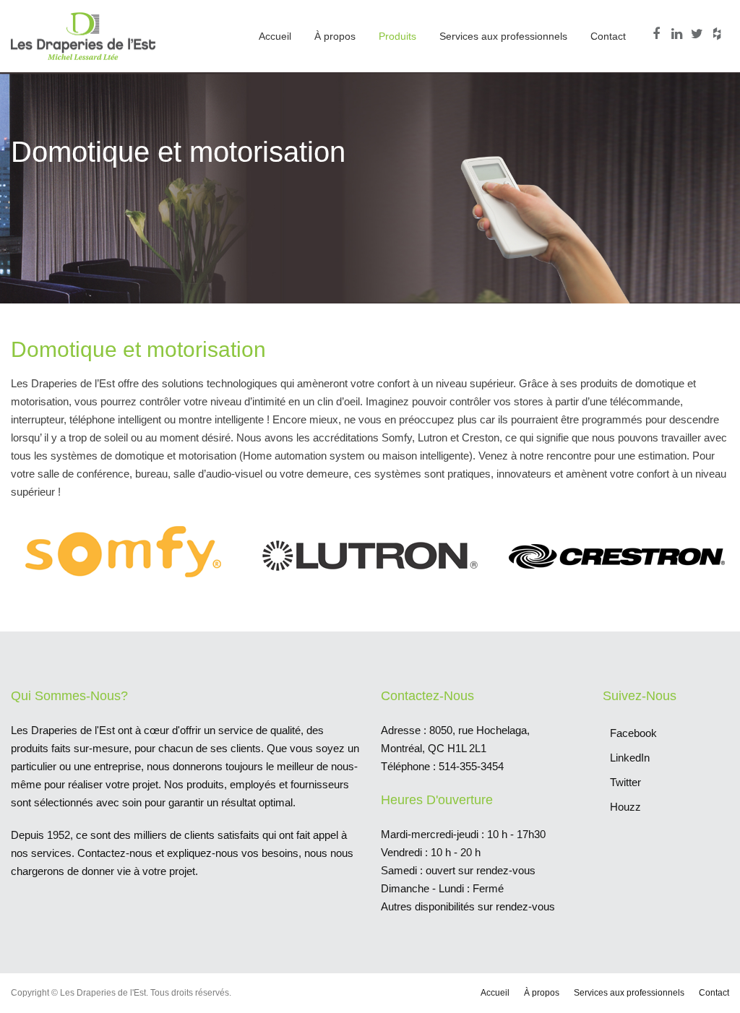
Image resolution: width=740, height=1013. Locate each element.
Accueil (275, 36)
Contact (608, 36)
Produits (397, 36)
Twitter (625, 782)
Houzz (625, 807)
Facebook (633, 733)
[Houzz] (719, 34)
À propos (335, 36)
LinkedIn (630, 757)
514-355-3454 (471, 766)
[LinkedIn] (678, 34)
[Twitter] (698, 34)
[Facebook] (658, 34)
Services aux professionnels (503, 36)
